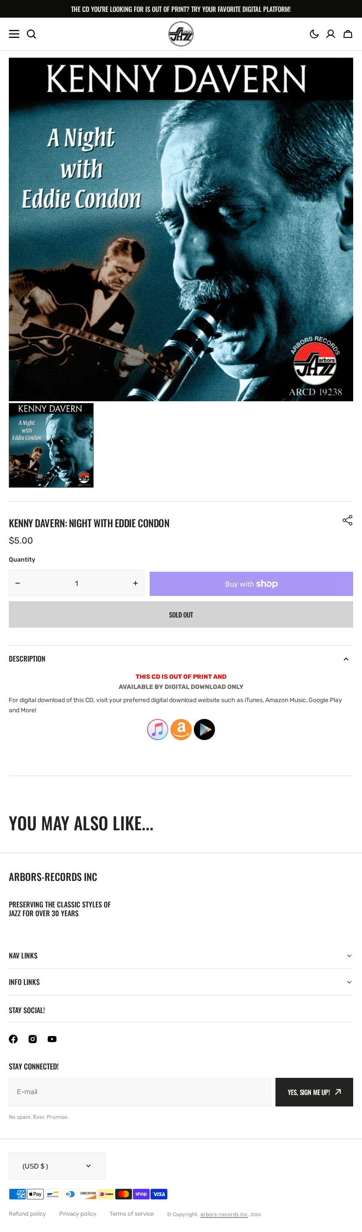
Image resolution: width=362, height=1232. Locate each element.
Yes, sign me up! (309, 1092)
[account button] (330, 34)
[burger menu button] (14, 34)
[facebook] (13, 1039)
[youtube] (52, 1039)
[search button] (31, 34)
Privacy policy (77, 1213)
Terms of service (131, 1213)
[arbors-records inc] (181, 34)
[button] (314, 34)
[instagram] (32, 1039)
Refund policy (27, 1213)
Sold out (181, 614)
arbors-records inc (224, 1214)
